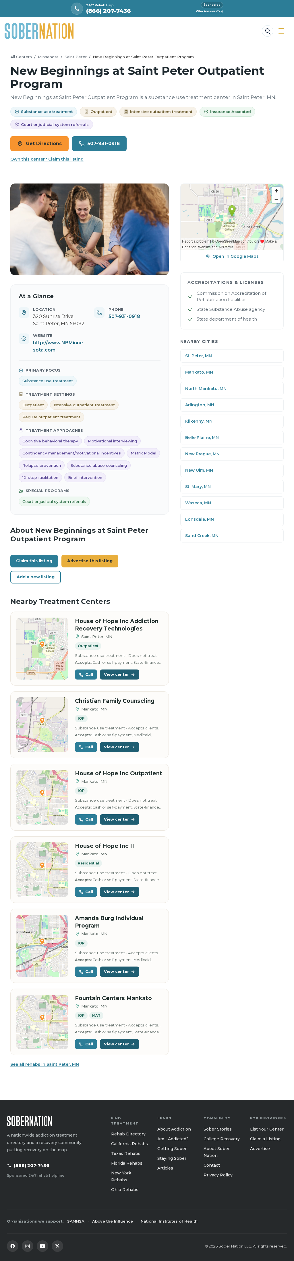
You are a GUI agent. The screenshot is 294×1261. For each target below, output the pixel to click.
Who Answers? (209, 11)
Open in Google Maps (235, 256)
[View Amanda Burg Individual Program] (42, 946)
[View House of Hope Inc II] (42, 869)
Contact (212, 1165)
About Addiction (174, 1129)
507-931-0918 (104, 143)
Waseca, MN (198, 502)
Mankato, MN (199, 372)
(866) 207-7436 (31, 1165)
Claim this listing (34, 560)
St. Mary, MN (198, 486)
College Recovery (222, 1138)
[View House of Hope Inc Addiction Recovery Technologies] (42, 649)
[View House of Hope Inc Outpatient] (42, 797)
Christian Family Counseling (114, 701)
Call (89, 674)
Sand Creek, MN (201, 535)
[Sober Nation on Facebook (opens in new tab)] (12, 1246)
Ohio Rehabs (124, 1189)
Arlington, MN (199, 404)
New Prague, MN (202, 453)
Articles (165, 1168)
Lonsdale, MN (199, 519)
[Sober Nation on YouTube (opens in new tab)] (42, 1246)
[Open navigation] (281, 31)
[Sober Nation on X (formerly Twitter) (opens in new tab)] (57, 1246)
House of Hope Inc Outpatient (118, 773)
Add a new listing (36, 576)
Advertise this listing (90, 560)
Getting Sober (172, 1148)
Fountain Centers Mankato (113, 998)
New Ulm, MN (199, 470)
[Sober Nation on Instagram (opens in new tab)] (27, 1246)
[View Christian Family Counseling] (42, 724)
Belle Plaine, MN (202, 437)
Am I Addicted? (173, 1138)
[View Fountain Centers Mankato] (42, 1022)
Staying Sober (171, 1158)
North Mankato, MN (206, 388)
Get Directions (44, 143)
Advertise (260, 1148)
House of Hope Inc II (104, 846)
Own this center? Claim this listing (47, 159)
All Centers (21, 56)
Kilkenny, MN (198, 421)
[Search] (267, 31)
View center (116, 674)
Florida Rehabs (126, 1163)
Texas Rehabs (125, 1153)
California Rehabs (129, 1143)
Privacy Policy (218, 1175)
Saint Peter (76, 56)
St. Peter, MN (198, 355)
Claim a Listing (265, 1138)
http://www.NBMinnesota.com (58, 346)
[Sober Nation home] (39, 31)
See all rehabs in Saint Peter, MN (44, 1064)
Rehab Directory (128, 1134)
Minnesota (48, 56)
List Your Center (267, 1129)
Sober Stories (218, 1129)
